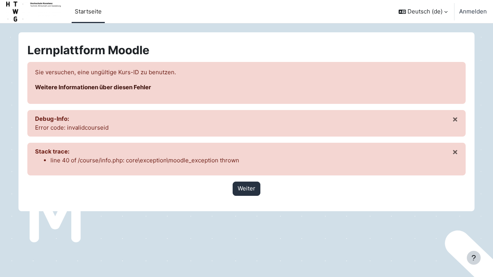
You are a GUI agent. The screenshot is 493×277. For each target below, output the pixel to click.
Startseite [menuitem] (88, 11)
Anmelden (473, 11)
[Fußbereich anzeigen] (474, 258)
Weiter (246, 188)
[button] (423, 11)
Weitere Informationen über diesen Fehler (93, 87)
